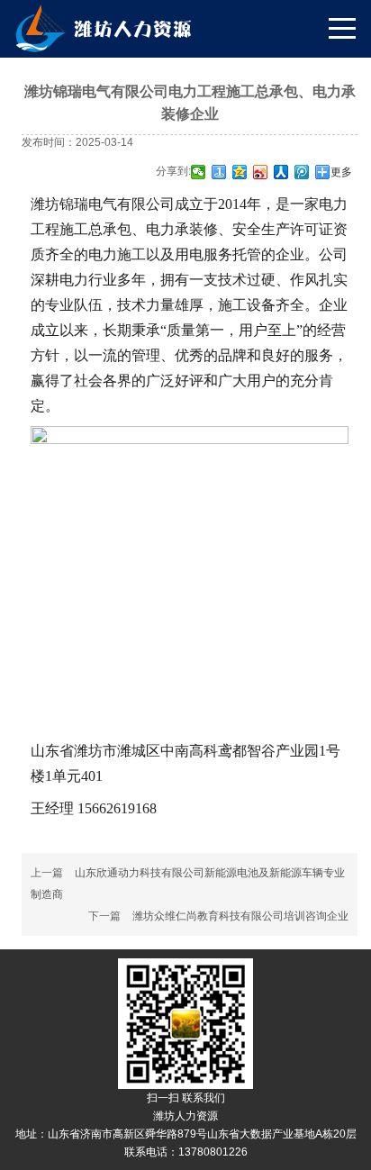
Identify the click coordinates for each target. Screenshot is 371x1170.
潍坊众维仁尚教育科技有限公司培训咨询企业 (240, 916)
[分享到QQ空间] (240, 172)
